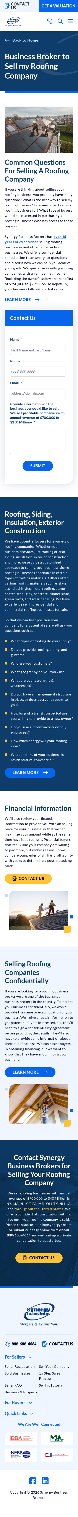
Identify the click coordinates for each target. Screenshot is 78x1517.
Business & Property (21, 1392)
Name (16, 339)
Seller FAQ (13, 1385)
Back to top (56, 1512)
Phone (17, 361)
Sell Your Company (54, 1366)
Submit (37, 465)
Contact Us (31, 878)
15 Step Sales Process (49, 1375)
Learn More (18, 299)
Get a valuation (58, 6)
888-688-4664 (24, 1343)
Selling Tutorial (51, 1385)
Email (16, 383)
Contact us (20, 6)
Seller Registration (20, 1366)
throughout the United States (39, 1209)
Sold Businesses (18, 1373)
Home (33, 40)
